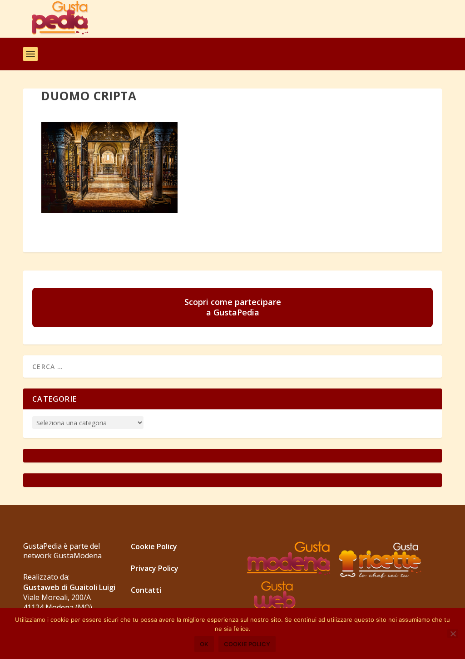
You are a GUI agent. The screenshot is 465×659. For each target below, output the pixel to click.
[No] (452, 633)
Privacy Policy (154, 568)
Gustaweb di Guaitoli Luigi (69, 587)
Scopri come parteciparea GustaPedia (232, 307)
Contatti (146, 590)
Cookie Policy (154, 546)
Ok (204, 644)
